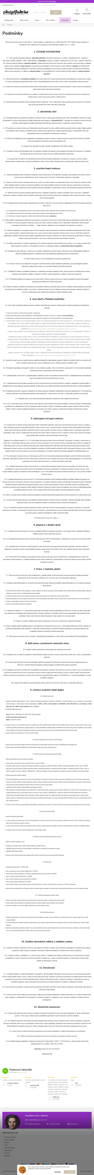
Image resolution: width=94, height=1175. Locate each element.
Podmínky (7, 1153)
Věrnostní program (9, 1148)
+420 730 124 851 (54, 1124)
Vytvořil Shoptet (87, 1171)
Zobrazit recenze (22, 1072)
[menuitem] (10, 20)
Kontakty (6, 1142)
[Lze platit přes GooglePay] (61, 1164)
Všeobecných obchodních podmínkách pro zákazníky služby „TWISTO (53, 329)
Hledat (56, 12)
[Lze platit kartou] (32, 1164)
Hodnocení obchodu (7, 5)
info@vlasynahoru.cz (34, 1124)
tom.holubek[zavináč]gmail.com (18, 717)
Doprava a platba (9, 1140)
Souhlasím (70, 1172)
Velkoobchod (8, 1150)
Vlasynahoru (74, 1124)
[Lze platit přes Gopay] (24, 1164)
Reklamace (7, 1156)
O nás (6, 1145)
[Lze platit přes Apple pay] (54, 1164)
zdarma (54, 1)
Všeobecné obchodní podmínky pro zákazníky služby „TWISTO (54, 355)
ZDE (58, 518)
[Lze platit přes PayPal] (46, 1164)
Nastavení (57, 1172)
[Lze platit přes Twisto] (69, 1164)
